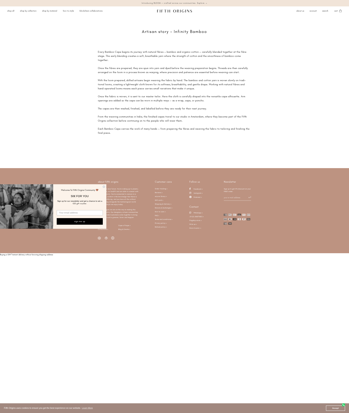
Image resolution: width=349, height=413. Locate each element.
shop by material (49, 11)
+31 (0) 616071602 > (196, 217)
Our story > (102, 226)
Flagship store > (195, 220)
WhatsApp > (198, 213)
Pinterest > (197, 197)
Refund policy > (161, 227)
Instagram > (198, 193)
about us (300, 11)
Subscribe (248, 197)
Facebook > (198, 189)
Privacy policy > (161, 223)
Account (313, 11)
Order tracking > (161, 189)
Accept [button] (335, 408)
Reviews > (159, 193)
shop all (10, 11)
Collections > (103, 229)
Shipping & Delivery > (163, 204)
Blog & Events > (124, 229)
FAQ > (157, 216)
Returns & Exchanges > (163, 208)
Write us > (193, 224)
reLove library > (161, 196)
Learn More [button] (87, 408)
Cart (336, 11)
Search (325, 11)
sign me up (79, 221)
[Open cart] (340, 11)
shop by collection (28, 11)
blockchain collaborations (91, 11)
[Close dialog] (104, 186)
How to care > (160, 212)
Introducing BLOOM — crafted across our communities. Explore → (174, 3)
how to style (68, 11)
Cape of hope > (124, 226)
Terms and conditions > (163, 219)
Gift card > (159, 200)
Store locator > (195, 228)
